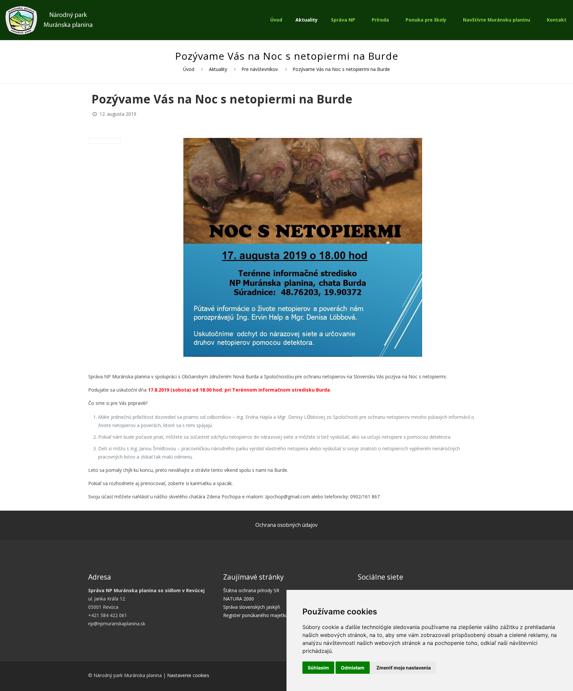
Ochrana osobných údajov (286, 525)
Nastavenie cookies (188, 675)
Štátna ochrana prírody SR (251, 590)
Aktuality (218, 69)
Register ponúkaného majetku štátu (261, 615)
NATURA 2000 (238, 599)
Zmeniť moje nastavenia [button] (403, 667)
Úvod (188, 69)
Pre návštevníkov (259, 69)
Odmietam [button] (352, 667)
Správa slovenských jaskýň (251, 607)
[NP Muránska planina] (49, 20)
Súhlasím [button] (318, 667)
